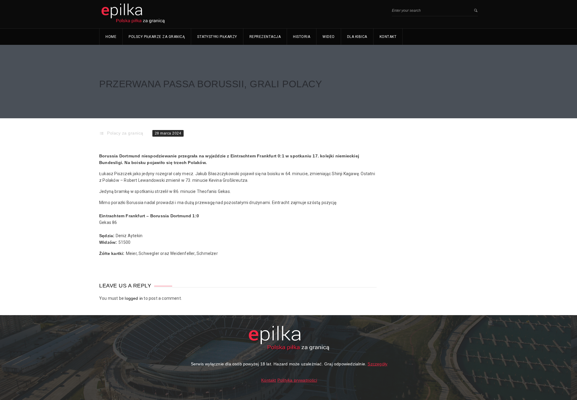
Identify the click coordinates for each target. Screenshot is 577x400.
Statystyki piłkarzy (217, 37)
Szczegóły (377, 363)
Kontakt (388, 37)
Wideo (328, 37)
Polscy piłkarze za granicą (157, 37)
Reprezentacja (265, 37)
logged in (134, 298)
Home (110, 37)
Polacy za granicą (125, 133)
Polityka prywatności (297, 380)
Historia (301, 37)
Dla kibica (357, 37)
